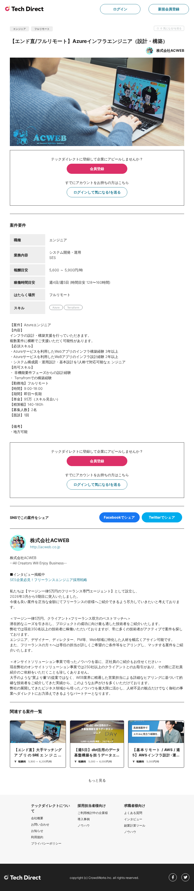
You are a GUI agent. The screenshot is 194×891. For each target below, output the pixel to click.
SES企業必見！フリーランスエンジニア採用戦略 (48, 579)
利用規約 (37, 837)
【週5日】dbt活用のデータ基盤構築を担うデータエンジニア (97, 755)
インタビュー (133, 819)
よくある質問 (133, 813)
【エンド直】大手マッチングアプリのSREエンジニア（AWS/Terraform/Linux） (38, 755)
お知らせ (37, 831)
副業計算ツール (134, 825)
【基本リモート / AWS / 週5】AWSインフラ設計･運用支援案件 (156, 755)
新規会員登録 (168, 9)
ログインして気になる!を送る (97, 192)
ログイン (120, 9)
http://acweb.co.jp (45, 547)
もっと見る (97, 780)
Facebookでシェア (119, 517)
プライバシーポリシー (46, 843)
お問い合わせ (40, 824)
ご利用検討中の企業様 (93, 813)
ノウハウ (84, 825)
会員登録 (97, 168)
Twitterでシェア (162, 517)
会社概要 (37, 818)
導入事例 (84, 819)
